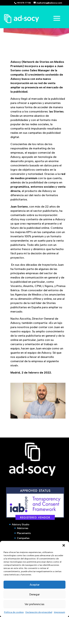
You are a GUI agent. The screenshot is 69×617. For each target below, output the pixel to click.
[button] (63, 545)
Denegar (34, 594)
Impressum (59, 612)
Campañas (23, 538)
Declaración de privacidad (38, 612)
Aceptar (34, 584)
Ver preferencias (34, 604)
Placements (24, 533)
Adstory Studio (20, 524)
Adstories (22, 528)
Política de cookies (14, 612)
